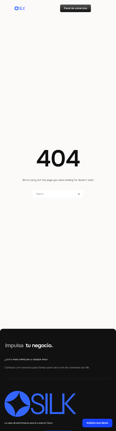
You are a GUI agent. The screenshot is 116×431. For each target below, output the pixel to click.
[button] (75, 8)
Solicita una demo (97, 422)
